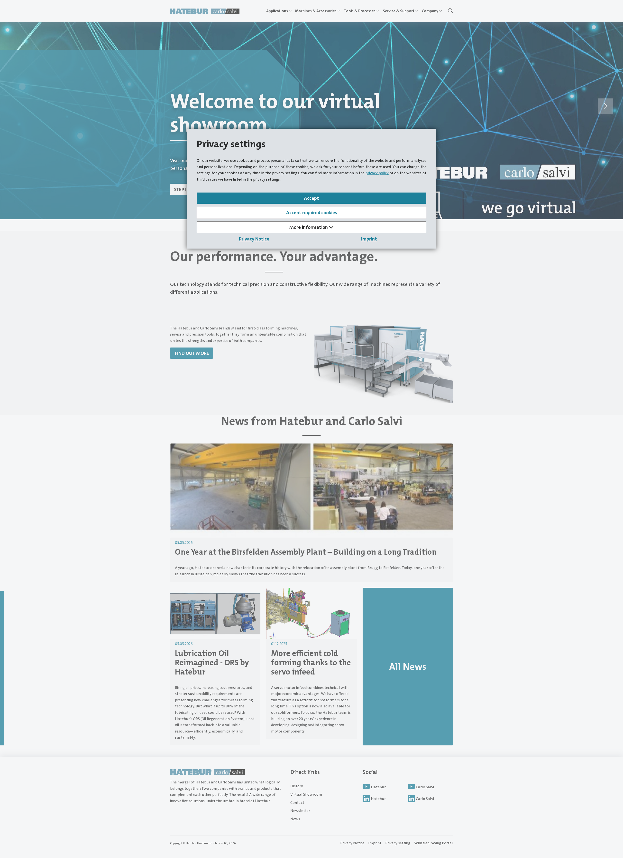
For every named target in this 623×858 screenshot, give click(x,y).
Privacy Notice (254, 239)
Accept (311, 198)
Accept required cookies (311, 212)
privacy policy (377, 172)
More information (309, 227)
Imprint (369, 239)
